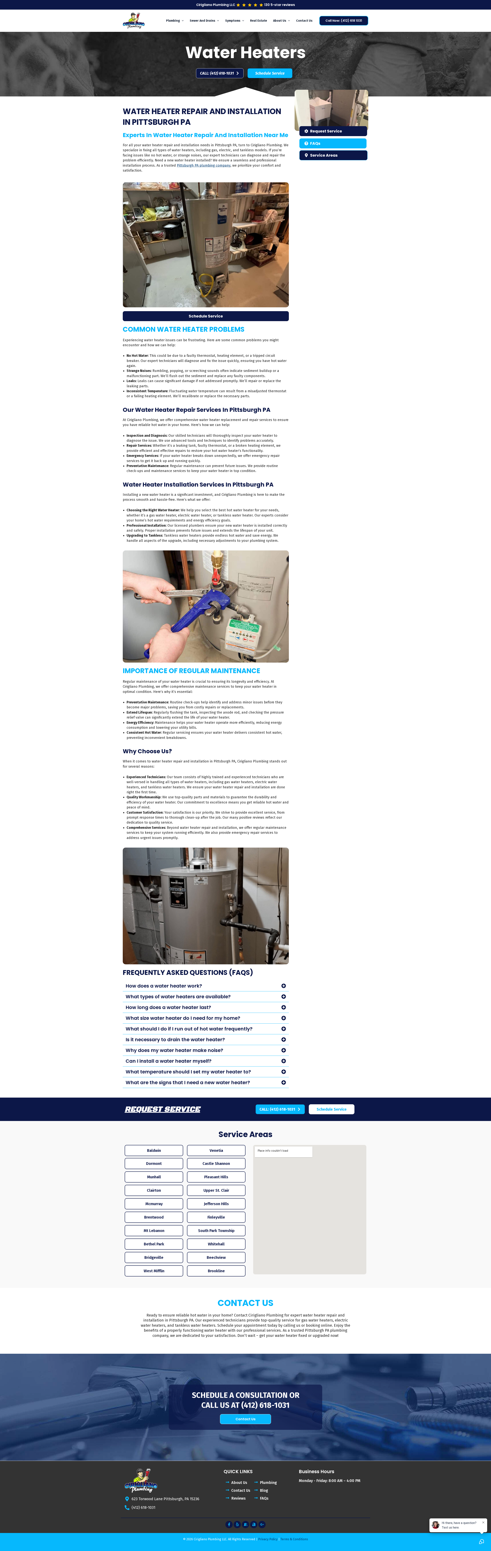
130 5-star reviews (279, 4)
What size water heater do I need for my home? (183, 1018)
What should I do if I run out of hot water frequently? (189, 1029)
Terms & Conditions (294, 1539)
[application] (182, 20)
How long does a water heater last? (168, 1007)
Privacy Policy (268, 1539)
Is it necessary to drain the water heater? (175, 1039)
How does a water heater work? (164, 986)
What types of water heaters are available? (178, 996)
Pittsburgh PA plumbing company (203, 165)
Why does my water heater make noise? (174, 1050)
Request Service (162, 1109)
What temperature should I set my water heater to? (188, 1071)
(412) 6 (252, 1405)
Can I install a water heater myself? (169, 1061)
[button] (175, 20)
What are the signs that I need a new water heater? (188, 1082)
